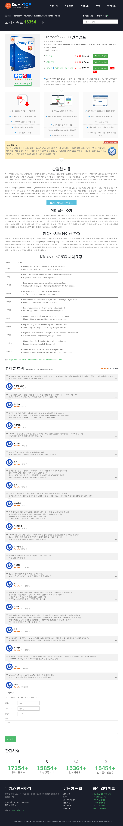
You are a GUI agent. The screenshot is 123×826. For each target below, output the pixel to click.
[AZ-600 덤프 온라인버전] (61, 101)
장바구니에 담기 (101, 56)
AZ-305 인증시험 (98, 802)
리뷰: (7, 718)
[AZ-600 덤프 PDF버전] (23, 101)
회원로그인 (88, 16)
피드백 (10, 739)
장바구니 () (103, 16)
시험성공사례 (47, 772)
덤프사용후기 (76, 772)
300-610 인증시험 (99, 797)
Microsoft (17, 16)
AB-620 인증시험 (98, 800)
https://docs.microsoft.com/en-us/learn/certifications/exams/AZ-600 (35, 359)
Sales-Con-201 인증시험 (101, 794)
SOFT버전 (69, 68)
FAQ (65, 797)
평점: (7, 713)
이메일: (8, 708)
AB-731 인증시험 (98, 805)
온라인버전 (50, 62)
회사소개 (66, 808)
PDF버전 (49, 56)
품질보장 (66, 802)
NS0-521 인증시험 (99, 808)
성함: (7, 703)
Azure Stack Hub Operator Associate (38, 16)
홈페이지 (8, 16)
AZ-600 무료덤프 (23, 83)
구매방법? (67, 805)
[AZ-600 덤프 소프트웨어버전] (100, 101)
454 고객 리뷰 (26, 79)
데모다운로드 (18, 772)
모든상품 (66, 794)
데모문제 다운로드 (63, 202)
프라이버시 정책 (69, 800)
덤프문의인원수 (105, 772)
